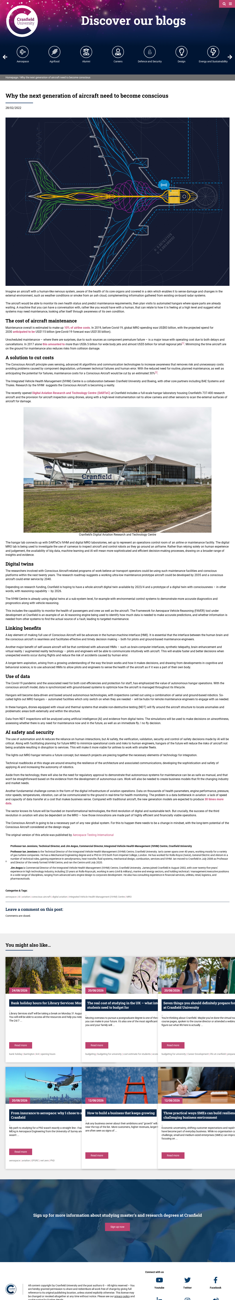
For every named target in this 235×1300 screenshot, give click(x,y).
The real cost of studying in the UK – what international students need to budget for (130, 1005)
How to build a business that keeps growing (121, 1113)
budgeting (90, 1054)
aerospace (11, 896)
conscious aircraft (41, 896)
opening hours (48, 1054)
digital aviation (59, 896)
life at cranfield (218, 1054)
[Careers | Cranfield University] (118, 52)
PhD (52, 1160)
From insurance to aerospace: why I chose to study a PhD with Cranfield (59, 1115)
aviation (26, 896)
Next (230, 57)
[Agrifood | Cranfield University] (54, 52)
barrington (29, 1054)
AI (19, 896)
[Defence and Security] (150, 52)
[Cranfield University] (22, 5)
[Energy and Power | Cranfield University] (213, 52)
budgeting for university (109, 1054)
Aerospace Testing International (93, 835)
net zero (44, 1160)
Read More (21, 1045)
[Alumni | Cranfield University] (86, 52)
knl (37, 1054)
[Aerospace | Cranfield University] (23, 52)
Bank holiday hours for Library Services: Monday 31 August (57, 1003)
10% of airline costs (77, 327)
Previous (5, 57)
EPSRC (35, 1160)
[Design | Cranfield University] (182, 52)
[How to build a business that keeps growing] (136, 1085)
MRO (129, 896)
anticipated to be (24, 331)
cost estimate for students (137, 1054)
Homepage (12, 77)
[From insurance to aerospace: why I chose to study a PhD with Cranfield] (60, 1085)
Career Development (198, 1054)
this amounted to (54, 344)
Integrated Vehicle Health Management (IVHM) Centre (97, 896)
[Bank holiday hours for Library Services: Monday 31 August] (60, 975)
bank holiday (15, 1054)
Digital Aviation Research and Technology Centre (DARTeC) (71, 393)
